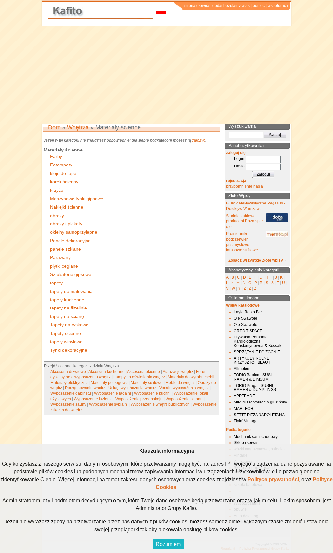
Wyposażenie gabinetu (70, 393)
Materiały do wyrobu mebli (191, 377)
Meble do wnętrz (180, 382)
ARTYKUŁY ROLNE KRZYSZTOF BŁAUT (252, 360)
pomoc (259, 5)
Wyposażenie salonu (184, 399)
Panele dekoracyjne (70, 240)
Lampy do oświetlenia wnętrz (139, 377)
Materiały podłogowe (109, 382)
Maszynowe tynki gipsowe (76, 198)
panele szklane (65, 249)
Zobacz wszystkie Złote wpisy (255, 260)
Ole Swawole (245, 318)
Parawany (60, 257)
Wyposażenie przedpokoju (139, 399)
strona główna (196, 5)
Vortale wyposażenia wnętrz (184, 388)
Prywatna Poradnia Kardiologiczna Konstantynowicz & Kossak (257, 341)
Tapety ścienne (65, 333)
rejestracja (236, 180)
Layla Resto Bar (248, 312)
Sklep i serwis (246, 443)
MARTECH (243, 408)
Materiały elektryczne (69, 382)
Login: (239, 158)
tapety (56, 282)
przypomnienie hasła (244, 186)
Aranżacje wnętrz (178, 371)
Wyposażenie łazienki (93, 399)
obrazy (57, 215)
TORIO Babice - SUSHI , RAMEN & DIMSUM (255, 377)
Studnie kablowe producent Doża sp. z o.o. (244, 221)
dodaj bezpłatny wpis (231, 5)
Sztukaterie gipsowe (70, 274)
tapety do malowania (71, 291)
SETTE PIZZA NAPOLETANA (259, 415)
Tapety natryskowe (69, 324)
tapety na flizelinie (68, 307)
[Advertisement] (166, 74)
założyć (198, 140)
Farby (56, 156)
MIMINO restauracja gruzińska (260, 402)
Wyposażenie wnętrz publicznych (160, 404)
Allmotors (242, 368)
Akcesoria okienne (143, 371)
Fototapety (61, 164)
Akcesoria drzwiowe (68, 371)
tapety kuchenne (67, 299)
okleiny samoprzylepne (73, 232)
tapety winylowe (66, 341)
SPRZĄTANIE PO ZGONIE (257, 352)
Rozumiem (168, 544)
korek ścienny (64, 181)
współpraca (278, 5)
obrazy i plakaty (66, 223)
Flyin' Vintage (246, 421)
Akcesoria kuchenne (106, 371)
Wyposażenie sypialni (108, 404)
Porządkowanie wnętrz (85, 388)
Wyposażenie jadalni (112, 393)
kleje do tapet (64, 173)
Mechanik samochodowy (256, 436)
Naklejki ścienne (66, 207)
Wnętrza (78, 127)
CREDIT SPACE (248, 331)
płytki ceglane (64, 266)
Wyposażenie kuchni (152, 393)
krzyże (56, 190)
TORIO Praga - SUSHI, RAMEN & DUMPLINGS (255, 387)
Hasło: (240, 166)
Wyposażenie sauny (68, 404)
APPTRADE (244, 396)
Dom (54, 127)
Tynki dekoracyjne (68, 350)
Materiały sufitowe (147, 382)
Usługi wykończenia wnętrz (132, 388)
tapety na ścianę (67, 316)
